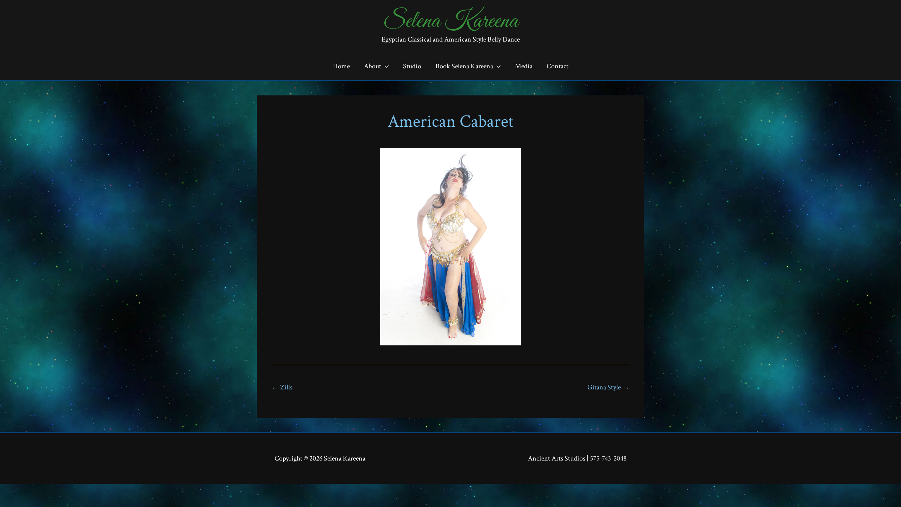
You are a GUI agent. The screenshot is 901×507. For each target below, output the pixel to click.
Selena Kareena (450, 21)
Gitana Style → (608, 387)
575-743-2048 (608, 458)
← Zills (282, 387)
